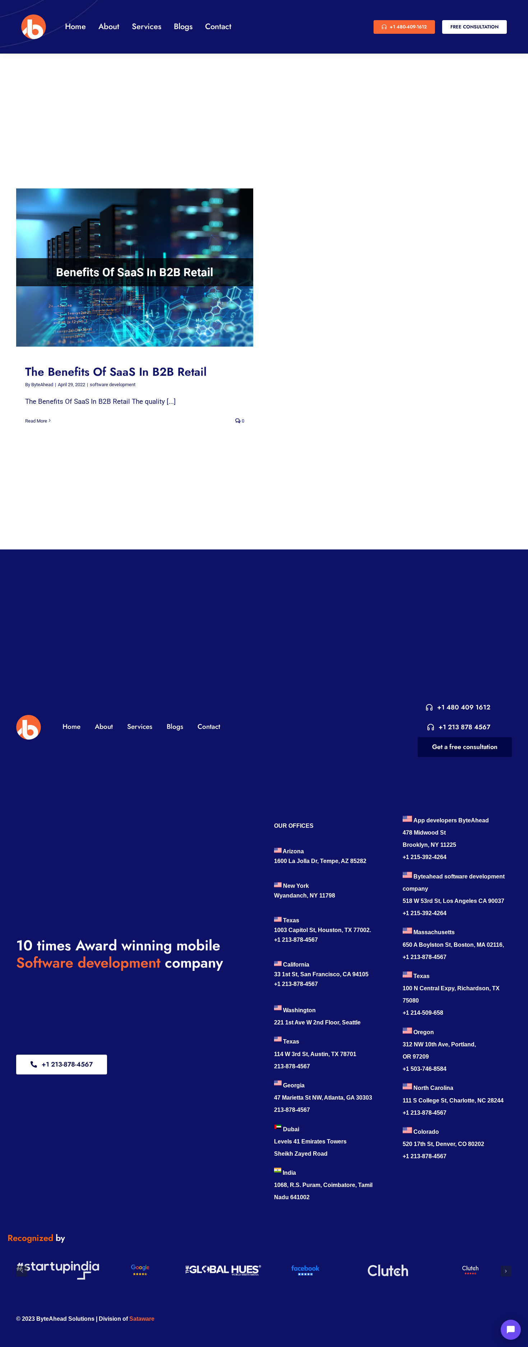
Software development (88, 962)
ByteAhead (42, 384)
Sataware (141, 1319)
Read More (36, 421)
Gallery (142, 267)
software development (112, 384)
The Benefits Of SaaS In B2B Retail (128, 267)
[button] (22, 1271)
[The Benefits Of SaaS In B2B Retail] (134, 267)
